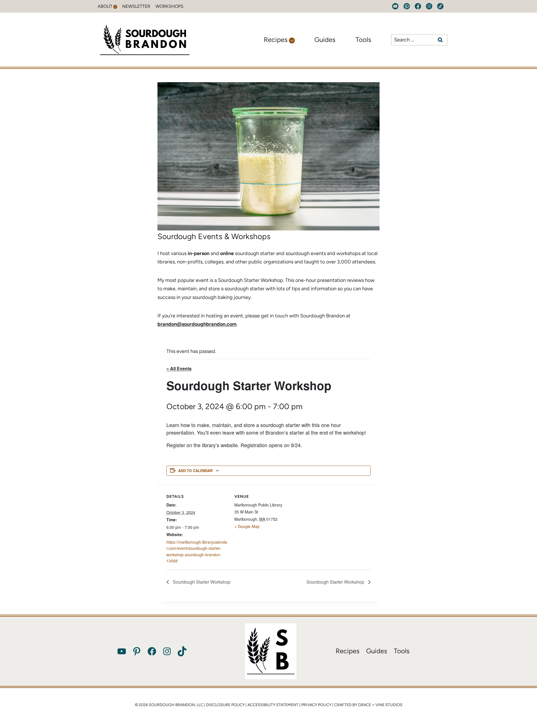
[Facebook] (418, 6)
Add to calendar (195, 470)
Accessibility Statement (273, 704)
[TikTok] (440, 6)
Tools (363, 40)
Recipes (347, 651)
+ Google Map (247, 526)
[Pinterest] (406, 6)
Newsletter (136, 6)
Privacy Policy (316, 704)
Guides (324, 40)
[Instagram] (429, 6)
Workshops (169, 6)
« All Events (179, 368)
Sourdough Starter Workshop (201, 582)
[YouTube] (395, 6)
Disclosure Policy (225, 704)
